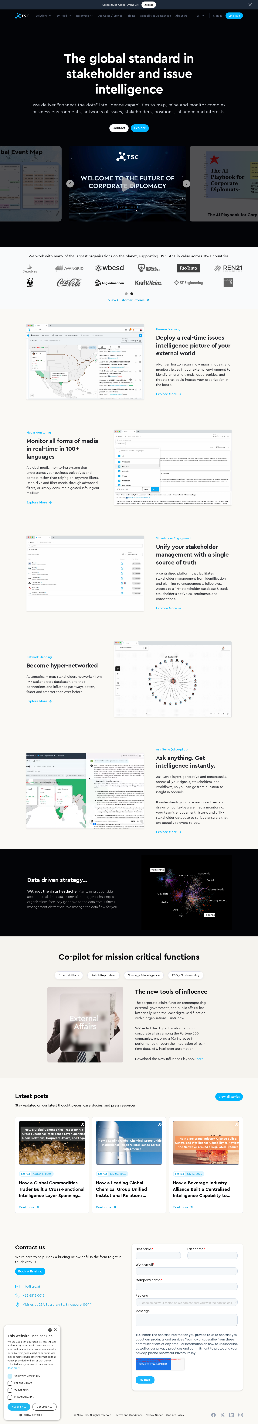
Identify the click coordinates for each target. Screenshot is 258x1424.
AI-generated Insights (199, 26)
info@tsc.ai (31, 1286)
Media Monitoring (89, 26)
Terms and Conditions (129, 1415)
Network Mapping (164, 26)
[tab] (69, 975)
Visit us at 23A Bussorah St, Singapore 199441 (58, 1304)
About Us (181, 16)
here (199, 1058)
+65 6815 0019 (34, 1295)
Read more (14, 1368)
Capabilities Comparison (155, 16)
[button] (43, 15)
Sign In (217, 16)
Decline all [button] (44, 1406)
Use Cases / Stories (110, 16)
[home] (22, 16)
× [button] (55, 1329)
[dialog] (32, 1372)
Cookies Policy (175, 1415)
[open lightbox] (127, 183)
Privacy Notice (154, 1415)
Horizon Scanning (56, 26)
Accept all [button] (19, 1406)
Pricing (131, 16)
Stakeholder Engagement (126, 26)
